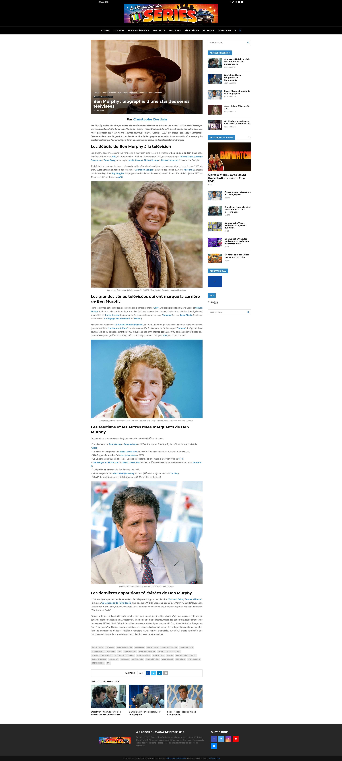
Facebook (208, 30)
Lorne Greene (112, 315)
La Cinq (160, 651)
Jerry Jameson (130, 651)
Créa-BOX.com (214, 758)
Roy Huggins (180, 659)
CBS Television (152, 647)
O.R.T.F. (193, 655)
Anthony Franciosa (124, 647)
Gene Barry (111, 651)
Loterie (170, 655)
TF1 (108, 663)
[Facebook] (214, 739)
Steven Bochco (98, 663)
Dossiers (119, 30)
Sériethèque (192, 30)
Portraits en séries (107, 97)
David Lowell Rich (186, 647)
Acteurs (96, 97)
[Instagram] (228, 739)
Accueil (105, 30)
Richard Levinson (152, 659)
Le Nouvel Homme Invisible (101, 655)
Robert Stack (167, 659)
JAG (119, 651)
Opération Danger (99, 659)
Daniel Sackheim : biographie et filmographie (233, 77)
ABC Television (97, 647)
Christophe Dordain (150, 119)
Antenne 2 (110, 647)
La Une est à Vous (173, 651)
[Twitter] (221, 739)
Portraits (159, 30)
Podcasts (175, 30)
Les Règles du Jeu (143, 655)
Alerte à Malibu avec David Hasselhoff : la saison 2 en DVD (227, 178)
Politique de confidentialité (176, 758)
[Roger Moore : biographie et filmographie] (215, 94)
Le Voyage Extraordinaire (124, 655)
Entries (213, 302)
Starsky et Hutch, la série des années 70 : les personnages (106, 713)
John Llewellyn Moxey (147, 651)
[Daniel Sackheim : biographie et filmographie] (215, 79)
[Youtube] (236, 739)
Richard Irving (137, 659)
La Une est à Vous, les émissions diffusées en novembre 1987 (237, 241)
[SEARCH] (248, 42)
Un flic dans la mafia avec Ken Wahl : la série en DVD (237, 122)
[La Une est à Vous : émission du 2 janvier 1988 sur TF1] (215, 226)
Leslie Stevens (158, 655)
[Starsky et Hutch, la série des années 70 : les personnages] (215, 63)
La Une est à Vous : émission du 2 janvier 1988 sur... (235, 225)
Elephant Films (97, 651)
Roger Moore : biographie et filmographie (237, 92)
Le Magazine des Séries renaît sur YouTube (237, 256)
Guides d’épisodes (138, 30)
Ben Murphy (139, 647)
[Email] (214, 746)
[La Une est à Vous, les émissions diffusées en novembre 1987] (215, 242)
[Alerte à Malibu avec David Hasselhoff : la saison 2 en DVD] (229, 156)
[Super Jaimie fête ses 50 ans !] (215, 110)
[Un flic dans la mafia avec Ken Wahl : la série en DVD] (215, 125)
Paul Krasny (113, 659)
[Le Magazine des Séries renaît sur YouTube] (215, 258)
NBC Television (181, 655)
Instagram (224, 30)
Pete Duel (125, 659)
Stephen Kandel (194, 659)
